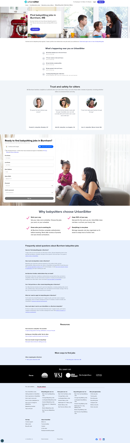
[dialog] (2, 440)
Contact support (29, 422)
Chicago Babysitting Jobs (48, 397)
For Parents (88, 2)
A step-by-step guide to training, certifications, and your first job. (40, 330)
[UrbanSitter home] (32, 1)
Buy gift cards (28, 426)
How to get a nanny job (30, 398)
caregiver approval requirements (39, 301)
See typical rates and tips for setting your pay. (36, 341)
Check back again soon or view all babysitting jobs (91, 41)
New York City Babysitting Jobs (48, 394)
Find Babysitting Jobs (35, 5)
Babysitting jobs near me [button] (47, 391)
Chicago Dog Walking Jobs (80, 397)
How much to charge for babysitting (31, 403)
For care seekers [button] (29, 386)
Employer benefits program (47, 430)
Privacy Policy (60, 439)
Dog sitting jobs (94, 400)
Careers (43, 426)
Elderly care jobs (94, 404)
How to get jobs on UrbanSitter (32, 396)
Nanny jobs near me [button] (62, 391)
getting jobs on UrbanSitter (31, 256)
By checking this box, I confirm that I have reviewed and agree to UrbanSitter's (26, 151)
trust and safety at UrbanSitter (54, 279)
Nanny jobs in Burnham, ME (33, 359)
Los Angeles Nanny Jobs (64, 398)
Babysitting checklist (30, 406)
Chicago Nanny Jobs (63, 396)
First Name (7, 155)
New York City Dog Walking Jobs (80, 394)
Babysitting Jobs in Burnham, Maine (64, 5)
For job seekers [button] (41, 386)
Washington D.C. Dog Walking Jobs (79, 406)
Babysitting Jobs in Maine (48, 5)
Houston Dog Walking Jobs (80, 403)
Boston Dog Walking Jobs (80, 409)
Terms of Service (14, 152)
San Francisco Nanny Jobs (64, 407)
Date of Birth (8, 176)
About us (43, 422)
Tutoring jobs (93, 396)
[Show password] (52, 185)
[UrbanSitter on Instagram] (99, 439)
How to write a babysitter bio (32, 400)
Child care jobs (94, 394)
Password (7, 183)
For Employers (76, 2)
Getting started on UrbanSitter (32, 394)
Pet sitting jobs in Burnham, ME (73, 359)
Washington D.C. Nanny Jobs (65, 402)
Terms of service (44, 439)
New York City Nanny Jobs (64, 394)
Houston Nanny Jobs (63, 400)
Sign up (101, 2)
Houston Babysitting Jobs (48, 402)
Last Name (7, 162)
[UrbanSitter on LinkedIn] (103, 439)
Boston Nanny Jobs (62, 404)
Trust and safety (45, 424)
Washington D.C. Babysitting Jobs (49, 405)
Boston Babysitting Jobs (48, 408)
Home (26, 5)
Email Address (8, 169)
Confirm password (9, 190)
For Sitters (83, 2)
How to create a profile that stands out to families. (36, 336)
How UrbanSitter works (30, 391)
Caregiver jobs (93, 402)
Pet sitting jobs (93, 398)
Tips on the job (28, 408)
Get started (35, 29)
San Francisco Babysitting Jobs (48, 411)
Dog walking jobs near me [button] (80, 391)
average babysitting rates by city (35, 267)
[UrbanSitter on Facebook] (96, 439)
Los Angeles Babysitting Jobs (49, 400)
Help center (28, 424)
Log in (94, 2)
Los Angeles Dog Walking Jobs (80, 400)
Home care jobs (94, 407)
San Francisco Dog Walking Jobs (80, 412)
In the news (44, 428)
